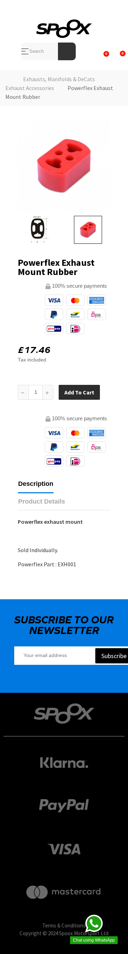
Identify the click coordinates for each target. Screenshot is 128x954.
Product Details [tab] (41, 501)
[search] (67, 51)
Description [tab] (35, 483)
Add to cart (79, 392)
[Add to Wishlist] (107, 392)
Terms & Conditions (64, 925)
